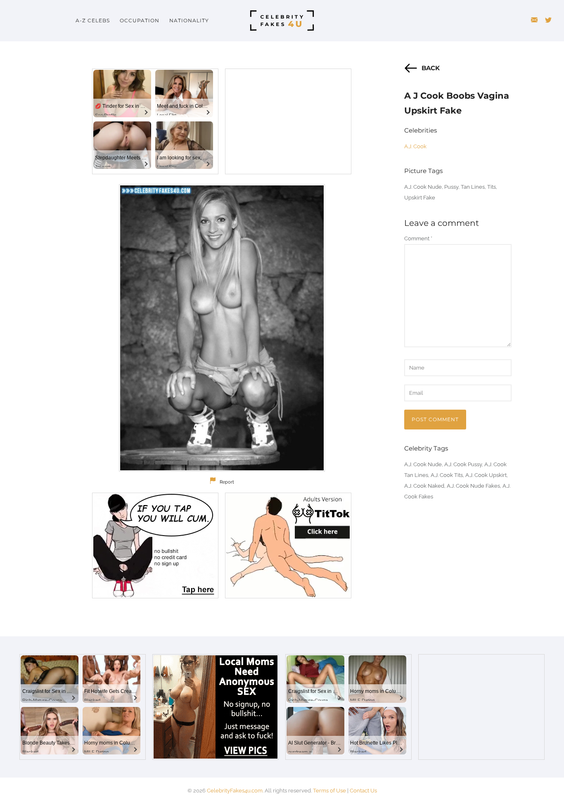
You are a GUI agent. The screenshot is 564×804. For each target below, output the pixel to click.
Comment (418, 238)
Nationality (189, 20)
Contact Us (363, 790)
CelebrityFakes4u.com (235, 790)
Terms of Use (329, 790)
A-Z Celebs (93, 20)
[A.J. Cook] (221, 328)
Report (227, 482)
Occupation (139, 20)
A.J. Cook (415, 146)
